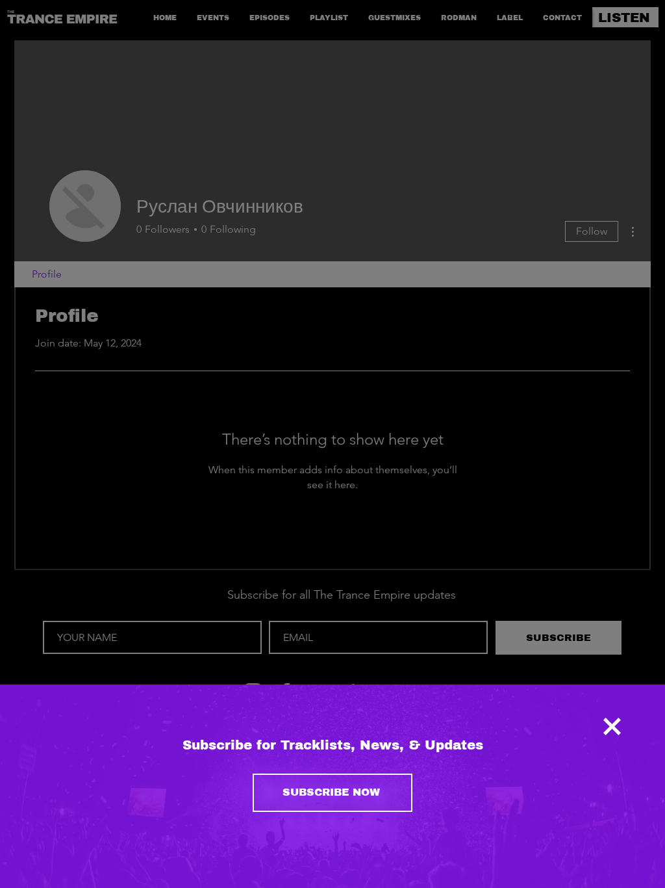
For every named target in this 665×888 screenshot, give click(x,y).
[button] (612, 726)
